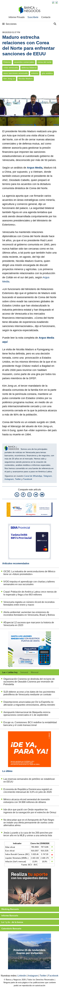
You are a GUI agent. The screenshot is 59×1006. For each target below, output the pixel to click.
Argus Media (34, 167)
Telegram (47, 476)
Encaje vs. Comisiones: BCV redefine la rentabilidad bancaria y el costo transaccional (30, 723)
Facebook (27, 479)
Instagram (9, 479)
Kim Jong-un (9, 79)
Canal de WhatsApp (33, 476)
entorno (34, 73)
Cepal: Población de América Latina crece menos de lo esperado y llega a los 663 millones (30, 593)
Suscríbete (32, 17)
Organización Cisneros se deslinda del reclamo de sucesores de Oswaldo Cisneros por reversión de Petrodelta (29, 682)
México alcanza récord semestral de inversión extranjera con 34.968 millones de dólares (26, 800)
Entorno (7, 62)
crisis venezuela (10, 68)
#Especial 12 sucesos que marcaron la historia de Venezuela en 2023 (28, 623)
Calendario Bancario (11, 928)
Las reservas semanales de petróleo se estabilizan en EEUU (29, 780)
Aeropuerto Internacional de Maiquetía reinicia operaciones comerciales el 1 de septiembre (26, 713)
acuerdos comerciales (24, 62)
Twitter (18, 479)
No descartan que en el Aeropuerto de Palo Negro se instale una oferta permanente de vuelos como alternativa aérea (28, 822)
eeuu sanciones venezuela (15, 73)
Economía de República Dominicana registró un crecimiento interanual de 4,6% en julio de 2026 (27, 790)
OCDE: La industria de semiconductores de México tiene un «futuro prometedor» (29, 572)
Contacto (45, 17)
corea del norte (44, 62)
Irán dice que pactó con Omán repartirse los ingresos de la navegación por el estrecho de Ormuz (29, 810)
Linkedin (22, 975)
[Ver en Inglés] (53, 2)
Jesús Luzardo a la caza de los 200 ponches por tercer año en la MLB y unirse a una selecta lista (27, 834)
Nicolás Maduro (25, 79)
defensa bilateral (29, 68)
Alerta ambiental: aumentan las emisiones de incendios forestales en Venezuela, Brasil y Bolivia (29, 613)
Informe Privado (17, 17)
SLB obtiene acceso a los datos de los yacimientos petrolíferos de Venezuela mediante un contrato (29, 693)
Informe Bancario (9, 915)
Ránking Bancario (10, 909)
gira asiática (47, 73)
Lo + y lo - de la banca (12, 922)
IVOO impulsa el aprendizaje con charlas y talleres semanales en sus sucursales (29, 583)
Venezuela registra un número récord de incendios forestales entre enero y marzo (29, 603)
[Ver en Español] (57, 2)
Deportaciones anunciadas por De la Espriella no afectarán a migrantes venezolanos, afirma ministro (29, 703)
